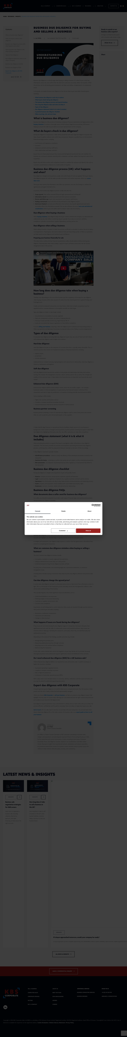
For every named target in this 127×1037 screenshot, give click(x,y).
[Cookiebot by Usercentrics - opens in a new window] (92, 505)
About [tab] (89, 511)
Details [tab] (63, 511)
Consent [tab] (37, 511)
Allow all (88, 530)
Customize (62, 530)
